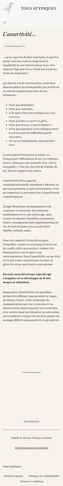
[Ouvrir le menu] (4, 22)
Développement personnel (31, 448)
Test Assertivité (31, 421)
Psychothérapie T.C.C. (15, 46)
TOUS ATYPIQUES (38, 8)
